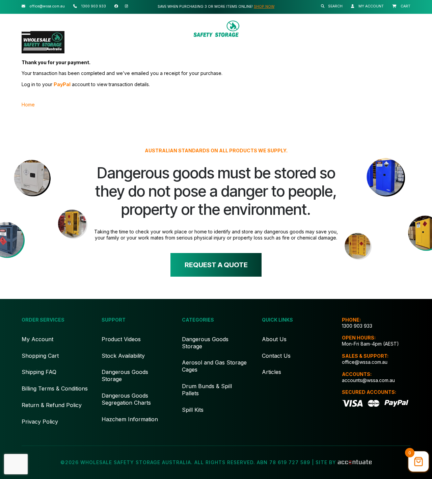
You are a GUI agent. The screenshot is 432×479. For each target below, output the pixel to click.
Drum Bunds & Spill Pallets (207, 390)
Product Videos (121, 339)
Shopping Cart (40, 355)
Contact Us (276, 355)
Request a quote (216, 265)
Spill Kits (193, 409)
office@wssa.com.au (364, 362)
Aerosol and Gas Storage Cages (214, 366)
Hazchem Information (130, 419)
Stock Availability (123, 355)
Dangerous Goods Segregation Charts (126, 399)
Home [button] (28, 104)
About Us (274, 339)
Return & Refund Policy (52, 405)
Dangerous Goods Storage (125, 375)
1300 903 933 (357, 326)
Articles (271, 372)
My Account (37, 339)
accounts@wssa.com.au (368, 380)
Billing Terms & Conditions (55, 388)
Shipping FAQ (39, 372)
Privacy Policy (40, 421)
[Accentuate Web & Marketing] (355, 462)
